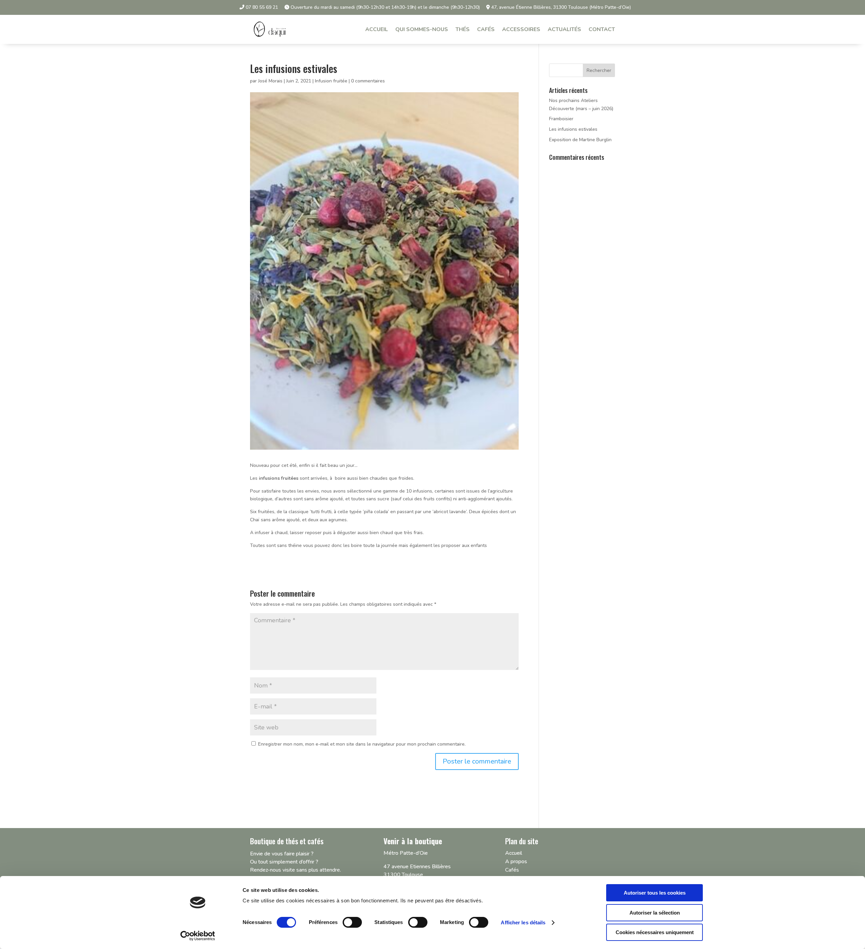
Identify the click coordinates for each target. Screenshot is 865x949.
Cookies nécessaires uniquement (655, 932)
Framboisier (561, 119)
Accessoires (521, 29)
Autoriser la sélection (654, 913)
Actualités (564, 29)
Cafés (486, 29)
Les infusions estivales (573, 129)
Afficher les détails (523, 922)
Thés (462, 29)
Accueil (376, 29)
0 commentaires (368, 81)
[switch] (352, 922)
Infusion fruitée (331, 81)
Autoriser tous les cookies (655, 893)
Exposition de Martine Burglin (580, 139)
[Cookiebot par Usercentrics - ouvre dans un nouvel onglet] (197, 936)
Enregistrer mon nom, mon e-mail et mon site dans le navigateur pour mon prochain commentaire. (362, 744)
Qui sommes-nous (421, 29)
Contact (602, 29)
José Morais (270, 81)
